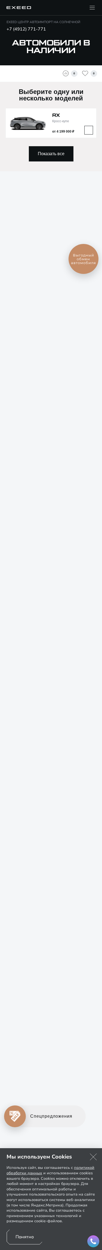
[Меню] (92, 7)
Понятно (25, 1237)
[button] (93, 1156)
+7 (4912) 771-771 (26, 29)
